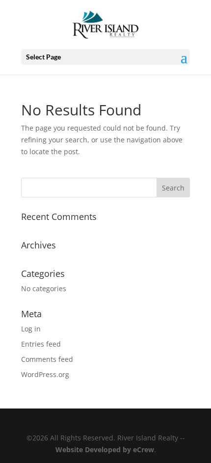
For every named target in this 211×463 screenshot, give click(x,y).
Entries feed (41, 344)
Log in (31, 328)
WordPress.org (45, 374)
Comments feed (47, 359)
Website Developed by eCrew (104, 449)
